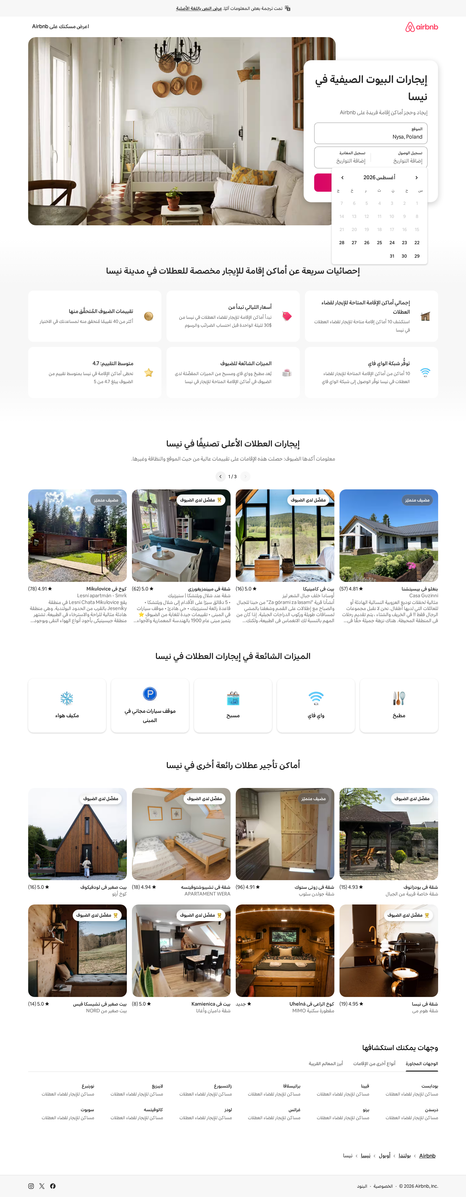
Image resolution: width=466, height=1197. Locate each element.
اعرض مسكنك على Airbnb (60, 26)
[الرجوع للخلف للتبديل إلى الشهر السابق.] (416, 178)
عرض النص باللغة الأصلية (199, 8)
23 (404, 242)
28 (341, 242)
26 (366, 242)
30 (404, 256)
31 (392, 256)
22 (417, 242)
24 (392, 242)
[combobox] (370, 137)
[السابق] (245, 476)
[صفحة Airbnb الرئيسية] (421, 27)
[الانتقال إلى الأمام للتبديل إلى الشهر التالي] (343, 178)
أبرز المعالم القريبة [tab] (326, 1063)
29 (417, 256)
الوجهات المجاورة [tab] (422, 1063)
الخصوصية (383, 1186)
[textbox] (399, 161)
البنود (362, 1186)
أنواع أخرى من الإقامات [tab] (374, 1063)
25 (379, 242)
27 (354, 242)
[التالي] (221, 476)
